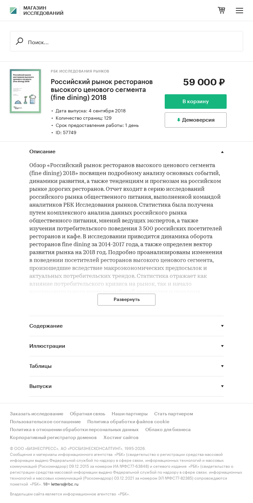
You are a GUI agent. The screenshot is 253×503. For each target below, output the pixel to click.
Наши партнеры (130, 414)
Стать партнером (173, 414)
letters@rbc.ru (64, 483)
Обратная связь (87, 414)
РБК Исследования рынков (80, 71)
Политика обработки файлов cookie (128, 422)
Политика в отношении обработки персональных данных (74, 430)
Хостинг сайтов (121, 437)
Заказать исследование (36, 414)
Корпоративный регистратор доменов (53, 437)
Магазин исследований (43, 11)
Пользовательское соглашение (45, 422)
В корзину (196, 101)
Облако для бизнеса (168, 430)
